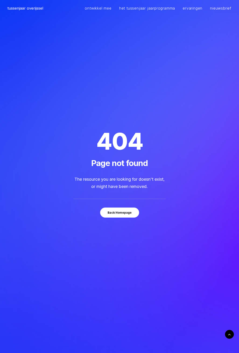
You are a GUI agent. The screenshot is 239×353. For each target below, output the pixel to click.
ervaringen (192, 8)
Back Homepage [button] (120, 212)
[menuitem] (100, 8)
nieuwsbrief (221, 8)
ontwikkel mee (98, 8)
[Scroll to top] (229, 334)
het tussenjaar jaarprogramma (147, 8)
